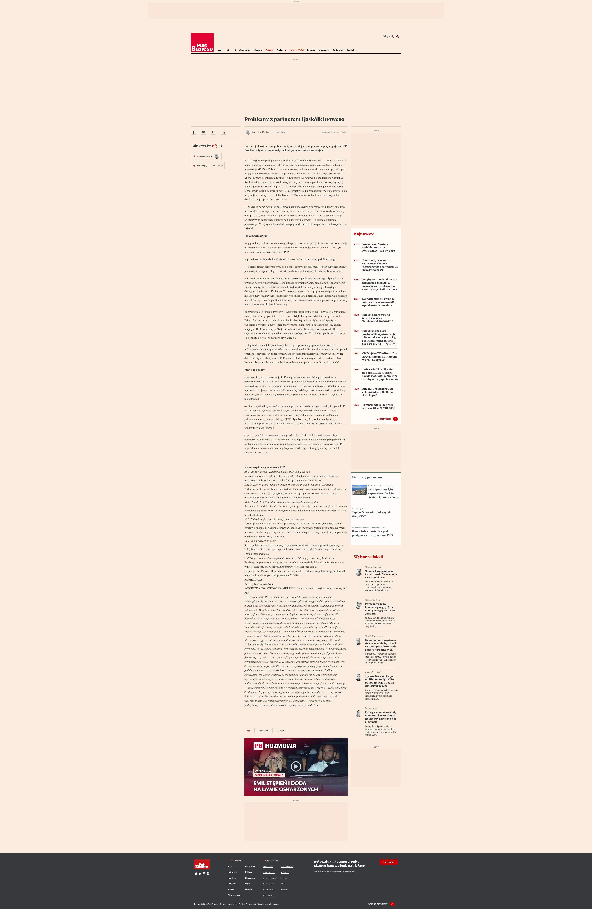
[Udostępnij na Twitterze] (203, 132)
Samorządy (263, 730)
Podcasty (269, 50)
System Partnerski (270, 878)
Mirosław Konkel (204, 156)
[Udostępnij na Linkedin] (223, 132)
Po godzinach (323, 50)
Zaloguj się (388, 36)
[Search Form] (228, 50)
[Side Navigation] (219, 50)
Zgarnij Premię (269, 872)
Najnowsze (364, 233)
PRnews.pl (285, 878)
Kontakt (231, 889)
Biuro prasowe (234, 895)
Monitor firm (268, 895)
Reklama (248, 872)
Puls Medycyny (287, 866)
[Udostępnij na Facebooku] (193, 132)
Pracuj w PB (250, 866)
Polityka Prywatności (247, 904)
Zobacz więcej (384, 418)
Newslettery (351, 50)
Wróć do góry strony (377, 904)
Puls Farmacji (268, 889)
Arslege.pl (285, 872)
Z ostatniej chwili (242, 50)
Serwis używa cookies (228, 904)
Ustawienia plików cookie (267, 904)
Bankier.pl (285, 889)
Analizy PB (281, 50)
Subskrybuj (388, 862)
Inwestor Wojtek (296, 50)
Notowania (257, 50)
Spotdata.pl (268, 866)
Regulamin (232, 884)
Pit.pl (283, 884)
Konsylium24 (268, 884)
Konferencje (338, 50)
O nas (247, 884)
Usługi (281, 730)
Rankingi (311, 50)
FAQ (230, 866)
